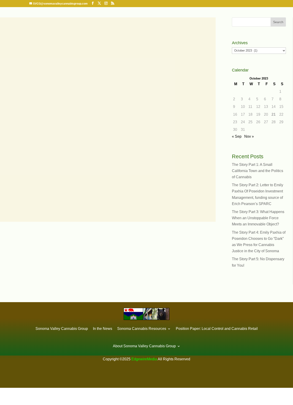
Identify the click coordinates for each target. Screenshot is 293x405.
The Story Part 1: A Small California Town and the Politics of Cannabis (257, 171)
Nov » (249, 136)
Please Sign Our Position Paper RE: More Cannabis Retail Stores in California (102, 161)
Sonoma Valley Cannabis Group (61, 329)
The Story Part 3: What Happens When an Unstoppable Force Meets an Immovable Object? (258, 218)
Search (278, 22)
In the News (102, 329)
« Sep (236, 136)
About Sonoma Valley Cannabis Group (144, 346)
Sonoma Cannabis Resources (141, 329)
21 (273, 114)
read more (16, 197)
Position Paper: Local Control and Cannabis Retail (217, 329)
